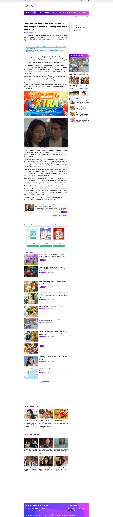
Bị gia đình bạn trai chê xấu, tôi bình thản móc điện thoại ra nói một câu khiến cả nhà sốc (45, 469)
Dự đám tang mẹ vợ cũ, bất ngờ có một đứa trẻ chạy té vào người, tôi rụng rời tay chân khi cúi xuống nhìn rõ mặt (46, 47)
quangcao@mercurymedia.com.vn (78, 508)
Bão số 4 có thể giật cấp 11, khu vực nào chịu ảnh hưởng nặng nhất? (53, 369)
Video (84, 12)
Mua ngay (33, 246)
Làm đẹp (54, 12)
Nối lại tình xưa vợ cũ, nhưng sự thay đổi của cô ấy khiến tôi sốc (30, 450)
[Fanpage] (80, 1)
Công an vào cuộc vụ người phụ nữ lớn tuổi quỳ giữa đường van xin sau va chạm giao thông (82, 120)
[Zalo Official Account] (82, 0)
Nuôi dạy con (77, 12)
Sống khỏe (42, 346)
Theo (58, 215)
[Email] (88, 1)
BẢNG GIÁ (70, 510)
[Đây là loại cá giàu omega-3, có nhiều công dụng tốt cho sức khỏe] (74, 94)
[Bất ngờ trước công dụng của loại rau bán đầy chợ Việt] (31, 311)
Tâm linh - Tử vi (42, 272)
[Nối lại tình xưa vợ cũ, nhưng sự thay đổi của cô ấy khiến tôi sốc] (31, 443)
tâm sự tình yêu (43, 224)
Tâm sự (25, 32)
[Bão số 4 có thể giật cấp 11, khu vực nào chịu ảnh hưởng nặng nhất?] (31, 373)
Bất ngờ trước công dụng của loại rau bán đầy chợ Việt (51, 306)
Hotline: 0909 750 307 (42, 0)
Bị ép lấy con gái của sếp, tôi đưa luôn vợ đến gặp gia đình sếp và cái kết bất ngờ (30, 469)
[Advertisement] (63, 6)
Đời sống (40, 12)
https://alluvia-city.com (74, 25)
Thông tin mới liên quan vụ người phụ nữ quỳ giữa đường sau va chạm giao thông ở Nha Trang (53, 319)
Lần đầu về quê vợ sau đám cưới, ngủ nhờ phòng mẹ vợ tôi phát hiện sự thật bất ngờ (61, 451)
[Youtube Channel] (84, 1)
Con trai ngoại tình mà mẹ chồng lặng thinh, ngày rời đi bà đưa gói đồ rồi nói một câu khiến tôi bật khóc (46, 451)
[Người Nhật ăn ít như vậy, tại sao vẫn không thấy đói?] (31, 348)
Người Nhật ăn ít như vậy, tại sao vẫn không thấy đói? (51, 344)
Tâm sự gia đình (34, 224)
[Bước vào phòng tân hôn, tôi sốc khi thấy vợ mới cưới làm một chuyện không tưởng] (61, 461)
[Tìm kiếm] (87, 16)
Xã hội (41, 372)
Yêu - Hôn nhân (31, 12)
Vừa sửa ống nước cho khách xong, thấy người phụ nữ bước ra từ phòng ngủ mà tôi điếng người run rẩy (45, 51)
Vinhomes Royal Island (74, 23)
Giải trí (47, 12)
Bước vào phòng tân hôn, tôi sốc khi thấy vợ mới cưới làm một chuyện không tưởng (60, 469)
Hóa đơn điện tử (73, 30)
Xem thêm (64, 212)
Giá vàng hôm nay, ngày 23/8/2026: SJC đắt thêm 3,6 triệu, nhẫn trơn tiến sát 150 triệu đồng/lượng (61, 422)
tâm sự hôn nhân (52, 224)
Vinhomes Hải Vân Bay (81, 27)
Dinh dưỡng (69, 12)
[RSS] (86, 1)
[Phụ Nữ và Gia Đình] (31, 6)
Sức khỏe (62, 12)
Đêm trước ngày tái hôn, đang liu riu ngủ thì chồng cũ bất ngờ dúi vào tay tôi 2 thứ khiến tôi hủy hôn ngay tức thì (51, 205)
